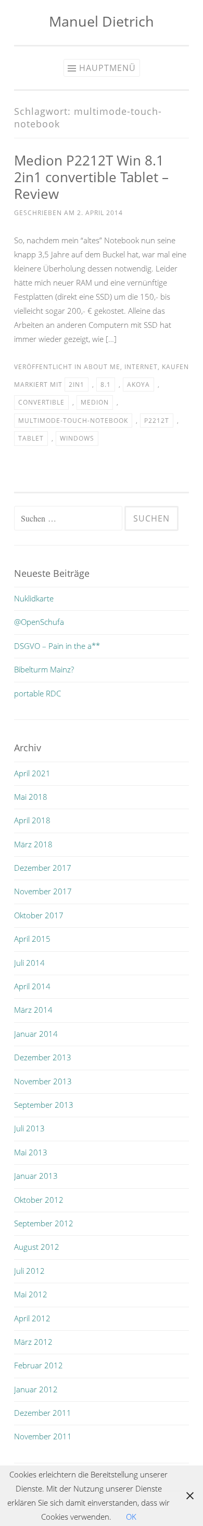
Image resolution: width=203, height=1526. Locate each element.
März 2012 (33, 1341)
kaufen (175, 366)
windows (77, 438)
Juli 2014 (29, 962)
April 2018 (32, 820)
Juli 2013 (29, 1128)
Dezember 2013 (42, 1057)
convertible (41, 402)
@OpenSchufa (39, 622)
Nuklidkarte (34, 598)
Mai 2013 (30, 1152)
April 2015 (32, 938)
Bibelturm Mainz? (44, 669)
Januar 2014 (36, 1033)
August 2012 (36, 1246)
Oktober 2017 (39, 915)
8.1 (105, 384)
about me (102, 366)
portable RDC (37, 693)
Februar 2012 (38, 1365)
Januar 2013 (36, 1175)
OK (131, 1516)
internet (141, 366)
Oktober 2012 (39, 1199)
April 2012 (32, 1318)
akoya (138, 384)
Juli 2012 (29, 1270)
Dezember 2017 (42, 867)
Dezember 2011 (42, 1412)
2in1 (76, 384)
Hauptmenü (107, 68)
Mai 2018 (30, 796)
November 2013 (43, 1081)
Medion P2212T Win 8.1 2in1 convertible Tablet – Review (91, 177)
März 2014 (33, 1009)
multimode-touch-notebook (73, 420)
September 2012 (43, 1223)
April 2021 (32, 773)
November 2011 (43, 1436)
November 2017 (43, 891)
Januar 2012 (36, 1389)
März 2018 (33, 844)
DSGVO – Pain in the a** (57, 646)
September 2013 (43, 1104)
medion (95, 402)
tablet (31, 438)
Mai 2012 (30, 1294)
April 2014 (32, 986)
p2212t (156, 420)
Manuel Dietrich (101, 21)
